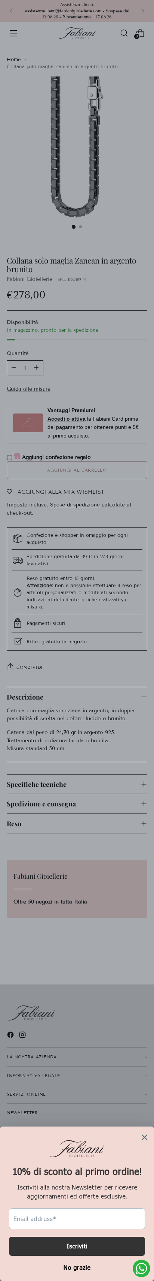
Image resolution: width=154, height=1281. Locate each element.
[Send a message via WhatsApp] (141, 1268)
